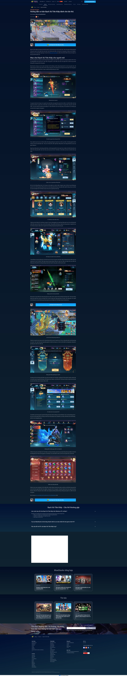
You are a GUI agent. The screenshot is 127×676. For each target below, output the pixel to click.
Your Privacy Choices (64, 675)
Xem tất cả (89, 89)
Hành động (33, 656)
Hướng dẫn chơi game (84, 36)
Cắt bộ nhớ (51, 655)
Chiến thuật (33, 665)
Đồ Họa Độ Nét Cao (53, 659)
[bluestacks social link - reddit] (86, 647)
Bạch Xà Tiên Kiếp (43, 7)
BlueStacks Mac (34, 642)
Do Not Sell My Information (56, 672)
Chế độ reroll (52, 653)
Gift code (78, 4)
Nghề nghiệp (68, 646)
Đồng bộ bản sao (52, 647)
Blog (53, 1)
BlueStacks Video (85, 4)
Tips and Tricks (84, 96)
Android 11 (33, 648)
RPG (93, 98)
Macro (51, 648)
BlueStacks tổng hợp (68, 4)
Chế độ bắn (52, 643)
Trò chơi (48, 1)
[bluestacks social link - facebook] (88, 647)
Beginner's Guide (91, 96)
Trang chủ (40, 4)
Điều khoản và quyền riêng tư (36, 672)
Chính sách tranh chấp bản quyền (44, 672)
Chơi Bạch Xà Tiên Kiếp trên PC (56, 304)
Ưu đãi (33, 646)
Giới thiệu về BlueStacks (70, 642)
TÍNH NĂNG (42, 1)
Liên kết (65, 1)
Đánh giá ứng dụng (51, 4)
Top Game (33, 655)
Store (59, 1)
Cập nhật (84, 642)
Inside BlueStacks (60, 4)
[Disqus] (49, 549)
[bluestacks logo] (34, 2)
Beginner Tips (84, 98)
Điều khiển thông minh (53, 652)
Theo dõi (90, 628)
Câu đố (33, 659)
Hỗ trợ (70, 1)
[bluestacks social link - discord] (84, 647)
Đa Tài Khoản (52, 646)
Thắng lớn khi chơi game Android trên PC (73, 651)
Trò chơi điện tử (34, 658)
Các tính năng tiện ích (53, 660)
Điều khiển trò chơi (53, 642)
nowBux (33, 647)
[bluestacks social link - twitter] (90, 647)
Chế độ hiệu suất (52, 654)
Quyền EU (50, 672)
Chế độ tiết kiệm (52, 649)
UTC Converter (52, 661)
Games (45, 4)
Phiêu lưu (33, 657)
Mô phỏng (33, 663)
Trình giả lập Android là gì (70, 652)
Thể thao (33, 664)
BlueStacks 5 (34, 643)
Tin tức (74, 4)
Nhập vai (89, 98)
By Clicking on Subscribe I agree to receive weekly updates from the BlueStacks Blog (79, 630)
